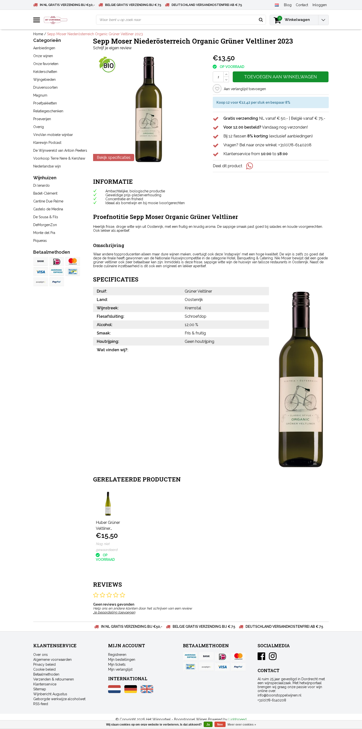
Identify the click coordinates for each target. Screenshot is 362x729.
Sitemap (39, 689)
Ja (208, 724)
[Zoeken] (260, 19)
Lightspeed (238, 719)
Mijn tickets (117, 664)
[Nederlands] (277, 4)
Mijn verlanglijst (120, 669)
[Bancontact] (72, 271)
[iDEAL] (56, 261)
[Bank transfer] (40, 261)
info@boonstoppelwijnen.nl (279, 695)
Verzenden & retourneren (53, 679)
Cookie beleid (44, 669)
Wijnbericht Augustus (50, 694)
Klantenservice (44, 684)
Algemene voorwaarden (52, 660)
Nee (220, 724)
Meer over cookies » (242, 724)
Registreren (117, 655)
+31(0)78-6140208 (272, 700)
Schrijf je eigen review (112, 48)
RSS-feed (40, 704)
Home (38, 34)
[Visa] (40, 271)
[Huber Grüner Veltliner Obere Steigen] (108, 503)
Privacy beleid (44, 664)
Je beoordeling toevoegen (114, 612)
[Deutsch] (130, 692)
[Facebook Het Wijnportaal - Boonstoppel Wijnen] (261, 658)
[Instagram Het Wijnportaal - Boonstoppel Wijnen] (273, 658)
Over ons (40, 655)
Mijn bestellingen (121, 660)
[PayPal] (40, 281)
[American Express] (56, 271)
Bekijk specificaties (114, 157)
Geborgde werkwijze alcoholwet (59, 699)
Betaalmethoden (46, 674)
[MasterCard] (72, 261)
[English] (147, 692)
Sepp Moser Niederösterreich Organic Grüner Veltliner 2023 (95, 34)
